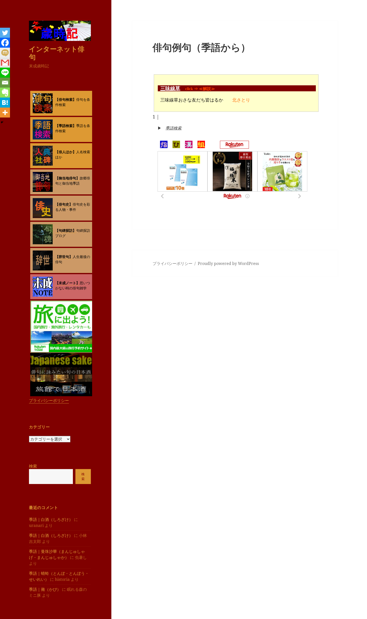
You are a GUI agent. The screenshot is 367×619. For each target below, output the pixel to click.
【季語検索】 (65, 125)
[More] (5, 113)
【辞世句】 (64, 256)
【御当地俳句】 (67, 178)
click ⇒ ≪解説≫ (200, 89)
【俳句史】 (64, 204)
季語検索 (174, 128)
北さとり (241, 100)
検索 (33, 466)
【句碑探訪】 (65, 230)
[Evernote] (5, 93)
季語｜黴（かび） (45, 589)
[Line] (5, 73)
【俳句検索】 (65, 99)
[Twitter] (5, 33)
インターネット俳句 (56, 52)
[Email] (5, 83)
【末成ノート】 (67, 282)
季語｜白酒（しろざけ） (51, 519)
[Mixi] (5, 53)
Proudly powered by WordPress (228, 263)
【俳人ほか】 (65, 151)
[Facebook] (5, 43)
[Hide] (2, 122)
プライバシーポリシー (49, 400)
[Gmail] (5, 63)
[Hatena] (5, 103)
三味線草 (170, 88)
